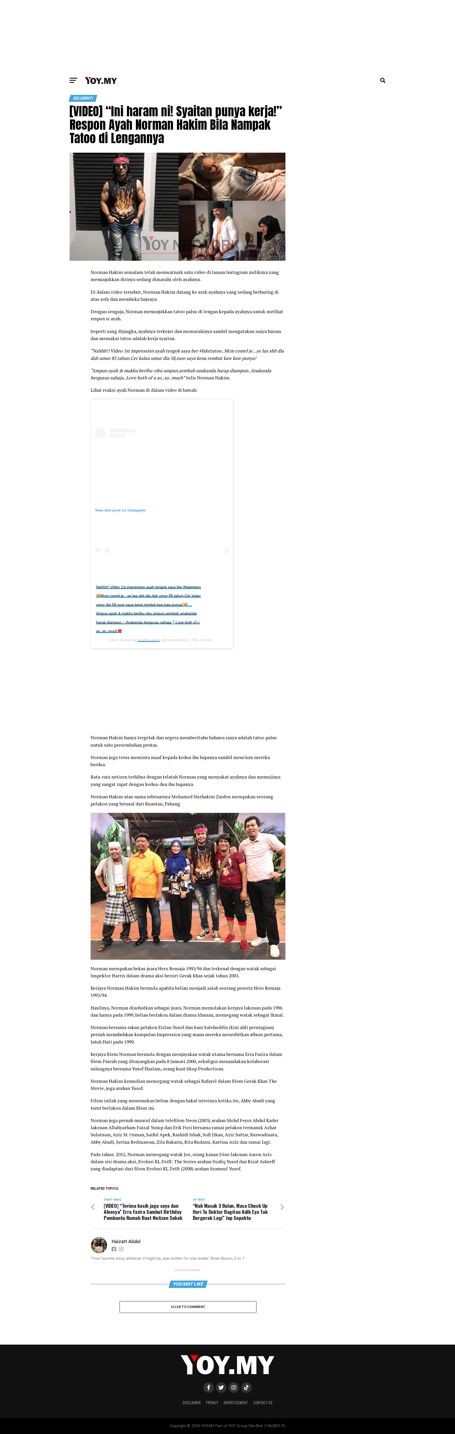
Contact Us (263, 1402)
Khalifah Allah (148, 640)
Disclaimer (192, 1402)
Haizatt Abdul (126, 1241)
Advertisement (236, 1402)
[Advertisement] (227, 37)
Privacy (212, 1402)
